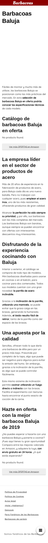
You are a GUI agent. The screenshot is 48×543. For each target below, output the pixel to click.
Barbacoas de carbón (16, 519)
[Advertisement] (24, 56)
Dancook (9, 510)
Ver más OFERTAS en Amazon (24, 146)
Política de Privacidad (16, 492)
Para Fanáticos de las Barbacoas (22, 514)
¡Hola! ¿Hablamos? (14, 505)
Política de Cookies (14, 496)
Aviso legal (10, 501)
